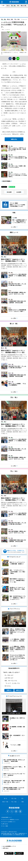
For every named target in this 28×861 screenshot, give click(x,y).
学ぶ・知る (17, 19)
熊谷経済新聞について (7, 817)
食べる (8, 5)
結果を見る (19, 690)
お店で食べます (9, 678)
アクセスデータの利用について (8, 821)
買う (18, 5)
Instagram (16, 811)
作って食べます (9, 675)
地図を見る (14, 139)
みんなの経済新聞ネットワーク (14, 841)
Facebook (7, 811)
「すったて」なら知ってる (12, 683)
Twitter (12, 811)
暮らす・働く (24, 5)
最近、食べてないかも (11, 680)
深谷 (3, 29)
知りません (8, 686)
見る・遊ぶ (13, 5)
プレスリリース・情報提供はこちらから (10, 819)
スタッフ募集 (5, 826)
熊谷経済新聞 (14, 2)
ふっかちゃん (7, 29)
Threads (20, 811)
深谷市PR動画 (6, 181)
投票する (9, 690)
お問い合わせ (5, 823)
